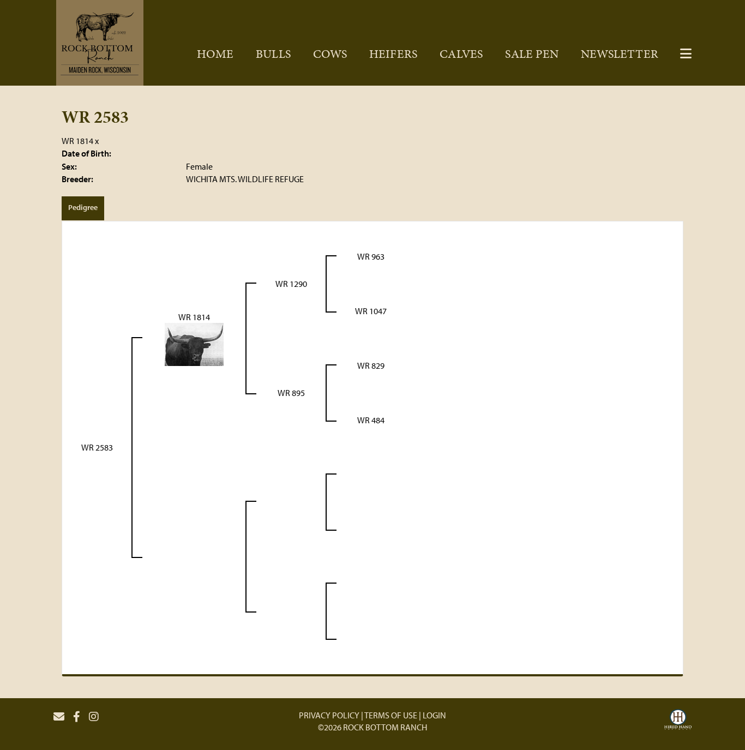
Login (434, 715)
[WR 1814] (194, 343)
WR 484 (370, 420)
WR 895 (291, 392)
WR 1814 (77, 140)
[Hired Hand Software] (678, 721)
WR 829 (370, 365)
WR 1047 (371, 310)
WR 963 (370, 256)
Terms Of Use (390, 715)
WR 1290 (291, 283)
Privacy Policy (329, 715)
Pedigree (83, 207)
